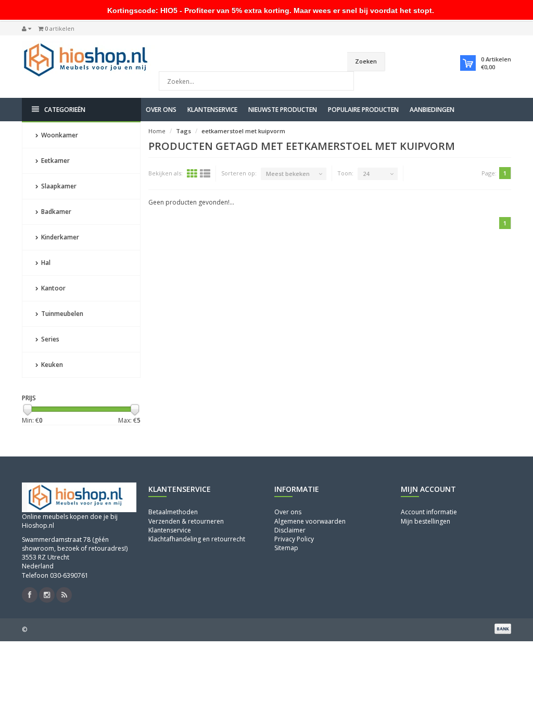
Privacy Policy (294, 539)
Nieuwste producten (282, 109)
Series (49, 339)
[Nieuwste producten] (64, 595)
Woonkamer (59, 135)
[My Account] (26, 28)
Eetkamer (55, 160)
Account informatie (429, 511)
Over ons (161, 109)
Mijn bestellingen (425, 521)
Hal (45, 262)
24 (366, 173)
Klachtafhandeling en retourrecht (196, 539)
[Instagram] (47, 595)
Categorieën (64, 109)
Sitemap (286, 547)
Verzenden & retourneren (186, 521)
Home (157, 131)
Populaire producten (363, 109)
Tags (183, 131)
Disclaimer (290, 530)
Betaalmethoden (173, 511)
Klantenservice (212, 109)
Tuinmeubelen (61, 313)
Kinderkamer (59, 237)
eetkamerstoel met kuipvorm (243, 131)
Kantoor (53, 288)
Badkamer (55, 211)
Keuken (51, 364)
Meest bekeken (288, 173)
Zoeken (366, 61)
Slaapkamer (58, 186)
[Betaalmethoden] (502, 629)
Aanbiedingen (432, 109)
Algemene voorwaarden (310, 521)
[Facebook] (29, 595)
